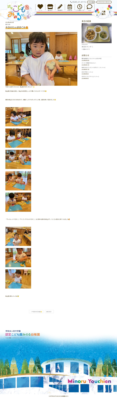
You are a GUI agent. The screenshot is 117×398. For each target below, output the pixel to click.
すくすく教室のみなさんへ (89, 63)
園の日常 (7, 24)
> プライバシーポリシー (103, 2)
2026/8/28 (84, 44)
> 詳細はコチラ (86, 49)
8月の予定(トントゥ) (87, 72)
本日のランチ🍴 (87, 46)
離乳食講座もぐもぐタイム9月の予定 (91, 58)
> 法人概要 (91, 2)
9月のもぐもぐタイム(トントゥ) (90, 76)
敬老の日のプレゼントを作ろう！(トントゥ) (93, 67)
